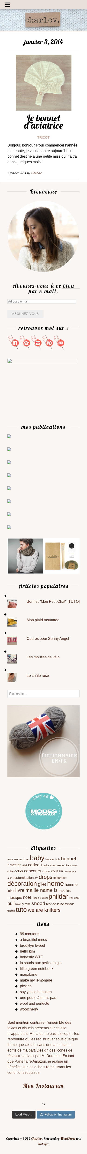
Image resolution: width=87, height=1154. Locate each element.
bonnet (68, 858)
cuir (9, 878)
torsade (69, 904)
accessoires (15, 859)
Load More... (23, 1114)
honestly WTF (31, 957)
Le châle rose (38, 676)
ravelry (19, 904)
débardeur (60, 878)
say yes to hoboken (36, 992)
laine (10, 891)
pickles (26, 986)
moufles (65, 891)
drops (45, 877)
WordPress (67, 1138)
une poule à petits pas (38, 998)
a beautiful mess (33, 940)
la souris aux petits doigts (40, 963)
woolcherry (29, 1009)
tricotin (11, 910)
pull (10, 903)
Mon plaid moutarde (43, 620)
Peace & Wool (40, 897)
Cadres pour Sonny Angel (48, 639)
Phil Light (74, 897)
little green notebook (36, 969)
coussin (57, 871)
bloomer (50, 859)
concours (32, 871)
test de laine (55, 904)
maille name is (42, 890)
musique (14, 897)
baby (37, 858)
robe (28, 904)
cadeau (35, 865)
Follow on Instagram (58, 1114)
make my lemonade (36, 980)
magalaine (28, 974)
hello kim (27, 951)
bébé (24, 865)
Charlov (36, 1138)
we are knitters (44, 910)
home (55, 883)
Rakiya (43, 1144)
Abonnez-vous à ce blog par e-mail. (43, 288)
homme (71, 884)
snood (38, 903)
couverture (70, 871)
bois (57, 859)
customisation (23, 878)
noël (27, 897)
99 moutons (29, 934)
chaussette (57, 865)
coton (46, 871)
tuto (21, 909)
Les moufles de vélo (43, 657)
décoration (22, 883)
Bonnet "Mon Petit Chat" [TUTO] (53, 601)
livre (20, 890)
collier (18, 871)
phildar (58, 896)
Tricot (43, 137)
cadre (46, 865)
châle (10, 871)
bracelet (14, 865)
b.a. (26, 859)
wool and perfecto (34, 1003)
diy (36, 878)
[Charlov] (43, 29)
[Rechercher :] (43, 693)
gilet (42, 884)
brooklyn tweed (32, 945)
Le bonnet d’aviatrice (43, 121)
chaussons (71, 865)
